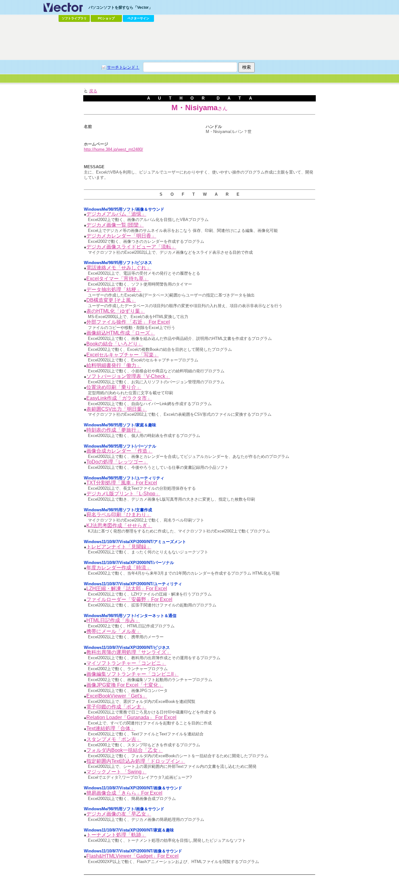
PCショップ (106, 18)
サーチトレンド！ (123, 67)
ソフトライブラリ (74, 18)
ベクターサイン (138, 18)
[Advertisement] (199, 41)
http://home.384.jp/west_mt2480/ (113, 149)
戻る (93, 91)
